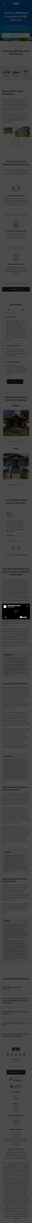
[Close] (27, 606)
